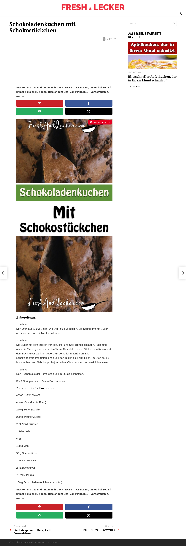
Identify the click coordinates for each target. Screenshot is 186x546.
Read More (135, 87)
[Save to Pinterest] (39, 103)
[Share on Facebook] (88, 103)
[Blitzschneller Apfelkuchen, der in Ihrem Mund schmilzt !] (152, 55)
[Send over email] (39, 111)
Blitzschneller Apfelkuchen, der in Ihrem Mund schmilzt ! (152, 78)
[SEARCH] (182, 13)
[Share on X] (88, 111)
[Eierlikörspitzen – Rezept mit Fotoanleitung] (3, 273)
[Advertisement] (64, 63)
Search (174, 24)
